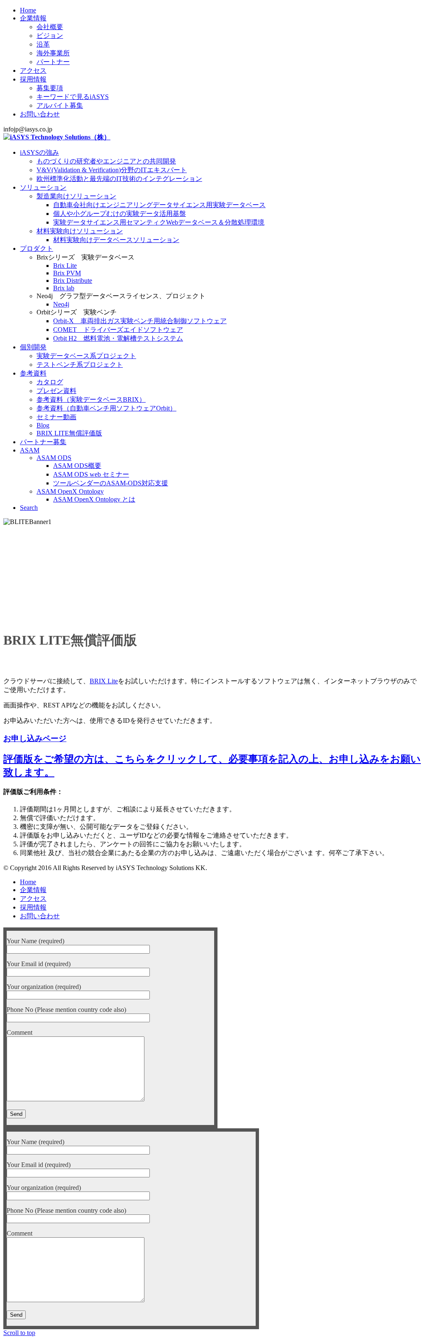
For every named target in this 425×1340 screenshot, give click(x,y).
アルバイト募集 (60, 105)
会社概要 (50, 26)
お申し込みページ (34, 738)
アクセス (33, 70)
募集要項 (50, 87)
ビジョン (50, 35)
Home (28, 10)
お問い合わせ (40, 114)
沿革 (43, 44)
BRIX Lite (104, 681)
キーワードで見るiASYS (73, 96)
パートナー (53, 61)
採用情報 (33, 79)
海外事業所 (53, 53)
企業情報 (33, 18)
